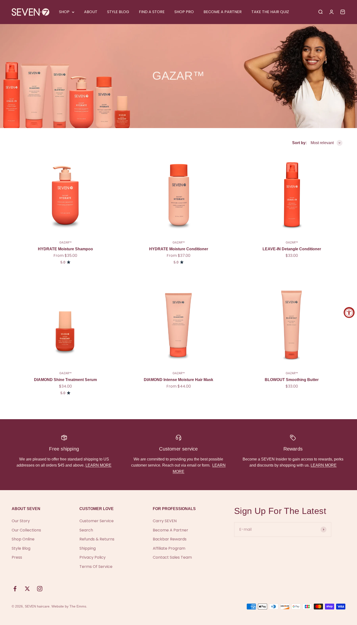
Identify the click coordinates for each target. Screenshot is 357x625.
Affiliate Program (169, 548)
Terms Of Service (95, 566)
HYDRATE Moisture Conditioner (178, 249)
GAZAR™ (65, 242)
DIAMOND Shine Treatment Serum (65, 380)
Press (17, 557)
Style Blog (21, 548)
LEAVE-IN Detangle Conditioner (292, 249)
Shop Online (23, 539)
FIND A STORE (152, 12)
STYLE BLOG (118, 12)
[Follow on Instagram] (39, 588)
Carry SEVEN (165, 521)
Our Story (21, 521)
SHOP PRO (184, 12)
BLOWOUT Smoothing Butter (292, 380)
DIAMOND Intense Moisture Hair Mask (178, 380)
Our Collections (26, 530)
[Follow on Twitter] (27, 588)
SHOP (64, 12)
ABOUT (90, 12)
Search (86, 530)
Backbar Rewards (170, 539)
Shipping (87, 548)
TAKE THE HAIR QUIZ (270, 12)
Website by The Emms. (69, 606)
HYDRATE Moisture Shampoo (65, 249)
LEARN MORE (98, 465)
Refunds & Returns (96, 539)
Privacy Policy (92, 557)
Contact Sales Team (172, 557)
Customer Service (96, 521)
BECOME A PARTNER (223, 12)
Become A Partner (170, 530)
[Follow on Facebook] (15, 588)
